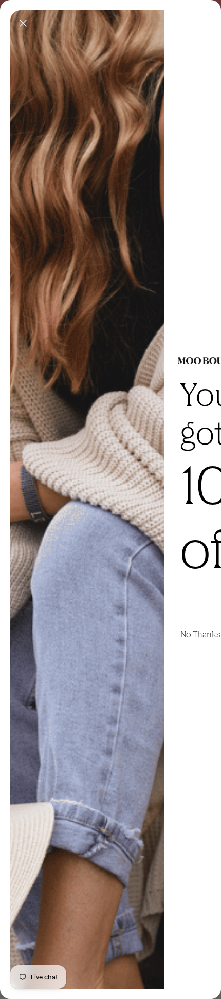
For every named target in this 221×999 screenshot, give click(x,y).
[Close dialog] (23, 23)
